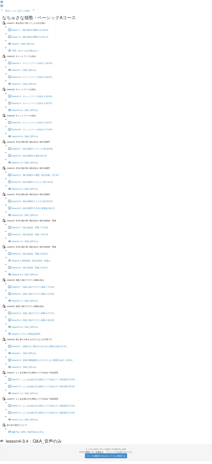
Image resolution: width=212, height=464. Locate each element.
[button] (1, 2)
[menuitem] (1, 6)
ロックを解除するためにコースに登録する (106, 455)
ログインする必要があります (119, 451)
